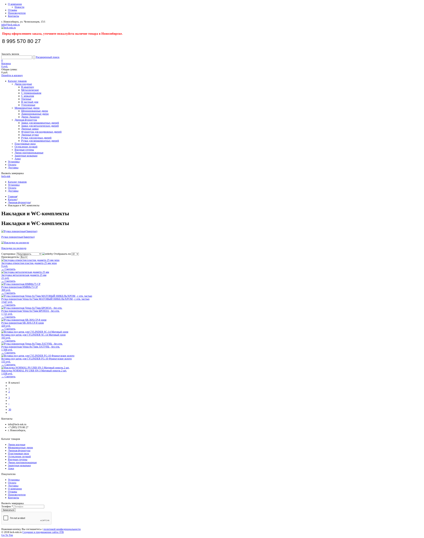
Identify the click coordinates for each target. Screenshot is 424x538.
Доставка (13, 167)
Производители (17, 13)
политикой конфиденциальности (62, 529)
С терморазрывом (31, 93)
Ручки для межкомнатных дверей (40, 140)
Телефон (7, 506)
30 (9, 409)
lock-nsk (5, 176)
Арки (18, 158)
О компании (15, 4)
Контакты (13, 16)
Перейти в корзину (12, 75)
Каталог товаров (17, 81)
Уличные (26, 99)
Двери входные (23, 84)
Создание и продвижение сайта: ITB (43, 532)
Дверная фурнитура (26, 119)
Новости (19, 7)
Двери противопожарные (29, 152)
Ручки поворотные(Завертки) (18, 236)
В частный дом (29, 102)
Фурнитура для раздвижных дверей (41, 131)
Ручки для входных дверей (36, 137)
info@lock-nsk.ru (10, 24)
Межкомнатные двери (27, 107)
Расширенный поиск (47, 57)
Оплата (12, 164)
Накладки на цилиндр (13, 248)
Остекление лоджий (26, 146)
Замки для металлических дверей (40, 125)
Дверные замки (30, 128)
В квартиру (27, 87)
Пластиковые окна (25, 143)
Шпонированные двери (34, 110)
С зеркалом (27, 96)
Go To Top (7, 535)
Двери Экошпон (30, 116)
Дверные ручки (30, 134)
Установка (14, 161)
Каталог (12, 199)
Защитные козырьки (26, 155)
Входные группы (24, 149)
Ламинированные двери (35, 113)
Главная (12, 196)
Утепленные (28, 104)
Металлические (30, 90)
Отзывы (12, 10)
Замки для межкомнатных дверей (40, 122)
